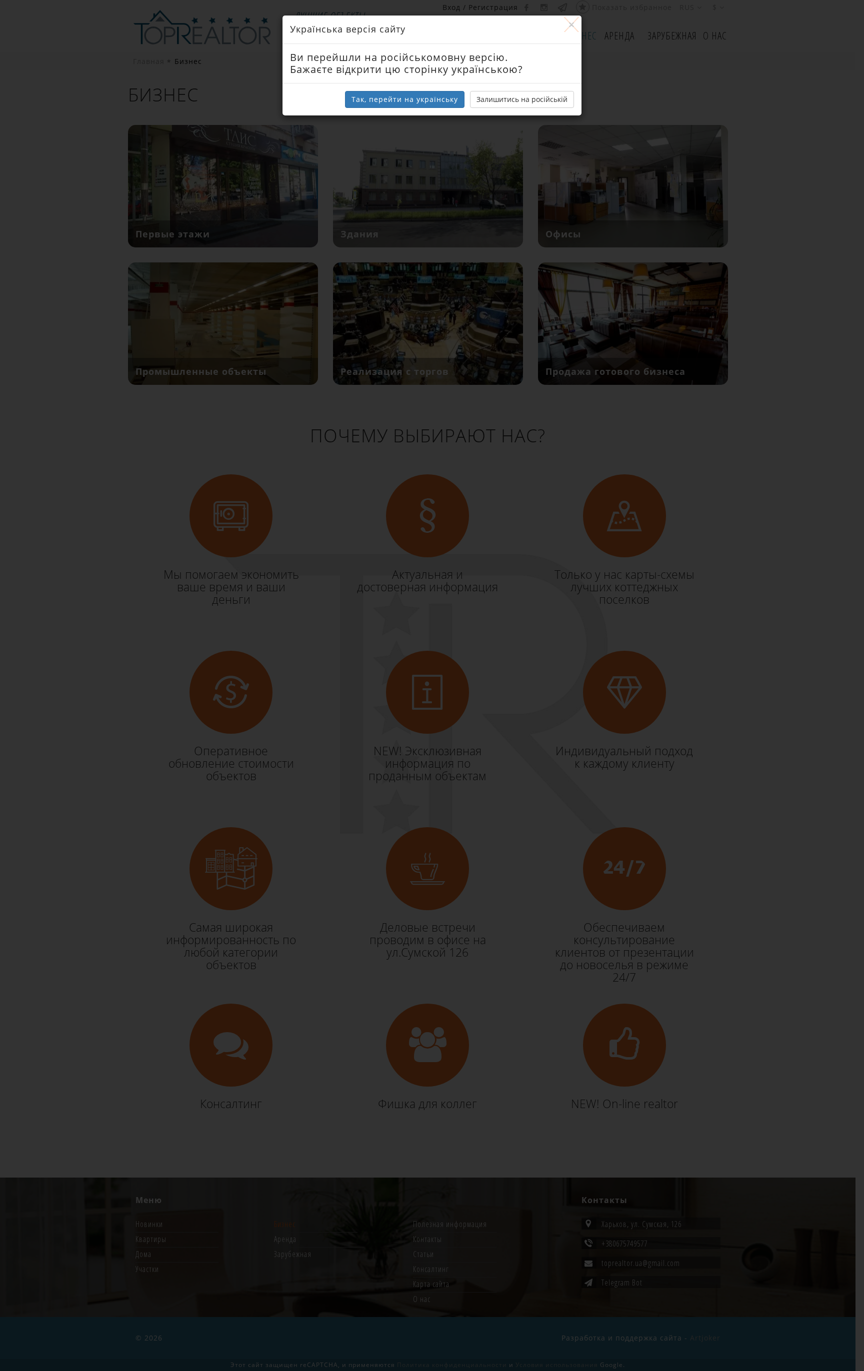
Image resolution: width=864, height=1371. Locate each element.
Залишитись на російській (522, 99)
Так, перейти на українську (405, 99)
